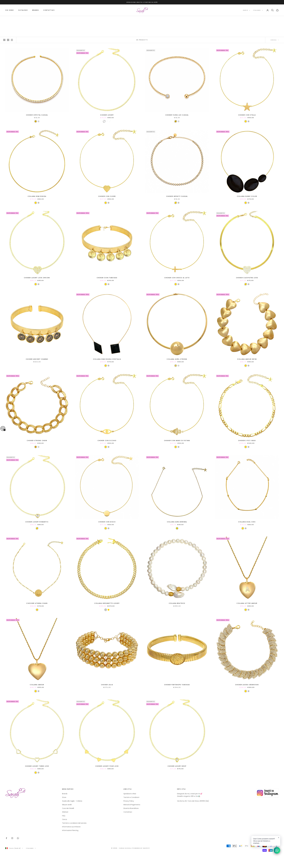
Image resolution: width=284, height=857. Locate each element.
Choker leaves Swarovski (247, 685)
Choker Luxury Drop (177, 766)
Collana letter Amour (247, 603)
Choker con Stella (247, 115)
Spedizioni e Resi (129, 794)
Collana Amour (37, 685)
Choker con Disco (107, 522)
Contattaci (49, 10)
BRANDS (35, 10)
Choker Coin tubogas (107, 278)
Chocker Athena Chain (36, 603)
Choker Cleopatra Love (247, 278)
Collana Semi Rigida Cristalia (107, 359)
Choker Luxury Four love (107, 766)
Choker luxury (107, 115)
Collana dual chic (247, 522)
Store (64, 797)
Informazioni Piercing (70, 830)
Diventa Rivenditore (131, 808)
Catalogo (23, 10)
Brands (64, 794)
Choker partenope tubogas (177, 685)
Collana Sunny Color (247, 196)
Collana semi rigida (37, 196)
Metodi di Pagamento (131, 805)
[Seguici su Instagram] (12, 838)
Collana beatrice (177, 603)
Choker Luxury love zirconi (37, 278)
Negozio (15, 19)
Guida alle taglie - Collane (72, 801)
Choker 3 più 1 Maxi (247, 440)
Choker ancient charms (37, 359)
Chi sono (9, 10)
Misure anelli (67, 805)
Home (7, 19)
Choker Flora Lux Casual (177, 115)
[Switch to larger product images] (4, 40)
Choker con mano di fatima (177, 440)
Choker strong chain (37, 440)
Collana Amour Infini (247, 359)
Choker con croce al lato (177, 278)
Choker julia (107, 685)
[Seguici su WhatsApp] (18, 838)
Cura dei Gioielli (68, 808)
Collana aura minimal (177, 522)
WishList (65, 812)
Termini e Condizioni (131, 797)
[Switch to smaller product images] (8, 40)
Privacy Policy (128, 801)
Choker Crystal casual (37, 115)
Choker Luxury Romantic (37, 522)
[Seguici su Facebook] (6, 838)
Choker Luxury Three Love (37, 766)
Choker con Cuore (107, 196)
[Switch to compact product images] (12, 40)
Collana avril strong (177, 359)
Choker (23, 19)
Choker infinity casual (177, 196)
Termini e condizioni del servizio (74, 823)
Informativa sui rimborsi (71, 827)
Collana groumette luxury (107, 603)
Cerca (64, 819)
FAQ (63, 816)
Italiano (257, 10)
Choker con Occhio (107, 440)
